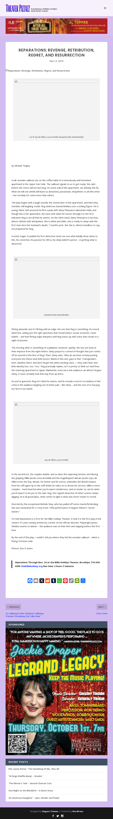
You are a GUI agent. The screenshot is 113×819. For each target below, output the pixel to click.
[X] (42, 581)
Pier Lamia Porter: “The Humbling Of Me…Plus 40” (34, 769)
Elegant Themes (50, 811)
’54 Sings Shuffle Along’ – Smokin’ (25, 776)
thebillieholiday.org (32, 566)
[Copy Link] (71, 581)
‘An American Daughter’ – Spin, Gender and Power (34, 797)
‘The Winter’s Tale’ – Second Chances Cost (30, 783)
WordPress (77, 811)
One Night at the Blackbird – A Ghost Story (31, 790)
